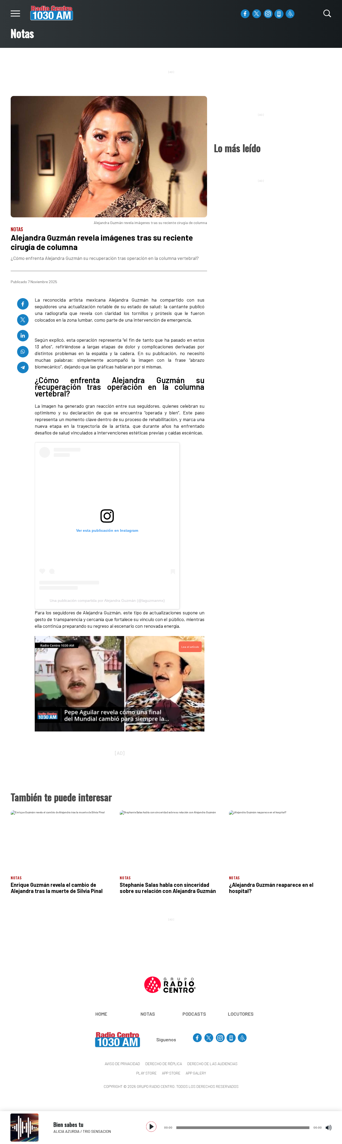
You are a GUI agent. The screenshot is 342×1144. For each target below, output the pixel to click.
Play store (146, 1073)
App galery (196, 1073)
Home (101, 1014)
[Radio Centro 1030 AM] (51, 12)
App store (171, 1073)
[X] (256, 13)
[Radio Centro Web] (290, 13)
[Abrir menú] (15, 13)
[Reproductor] (151, 1127)
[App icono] (278, 13)
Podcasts (194, 1014)
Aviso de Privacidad (122, 1063)
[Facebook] (245, 13)
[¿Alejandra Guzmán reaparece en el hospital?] (280, 839)
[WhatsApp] (23, 351)
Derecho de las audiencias (212, 1063)
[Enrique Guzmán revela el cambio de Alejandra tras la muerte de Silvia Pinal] (62, 839)
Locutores (241, 1014)
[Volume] (329, 1128)
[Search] (327, 13)
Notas (148, 1014)
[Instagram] (268, 13)
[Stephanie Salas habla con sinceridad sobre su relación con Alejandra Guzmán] (171, 839)
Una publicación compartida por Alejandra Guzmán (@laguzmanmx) (107, 600)
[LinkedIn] (23, 335)
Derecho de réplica (163, 1063)
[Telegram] (23, 367)
